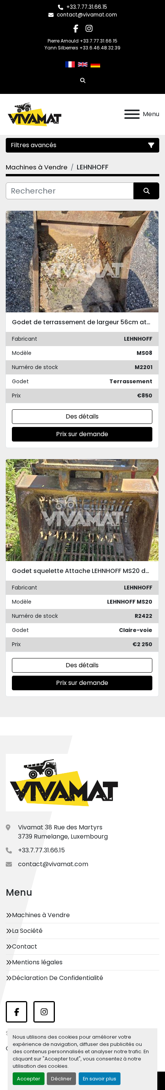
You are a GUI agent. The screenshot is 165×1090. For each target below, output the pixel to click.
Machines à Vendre (41, 915)
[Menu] (132, 114)
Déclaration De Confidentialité (57, 977)
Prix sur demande (82, 434)
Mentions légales (37, 962)
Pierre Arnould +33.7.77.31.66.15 (82, 41)
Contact (24, 946)
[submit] (146, 190)
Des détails (82, 416)
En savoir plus (99, 1078)
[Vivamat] (64, 782)
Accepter (28, 1078)
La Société (27, 930)
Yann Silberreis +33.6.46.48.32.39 (82, 48)
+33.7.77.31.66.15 (86, 7)
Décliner (61, 1078)
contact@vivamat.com (87, 14)
